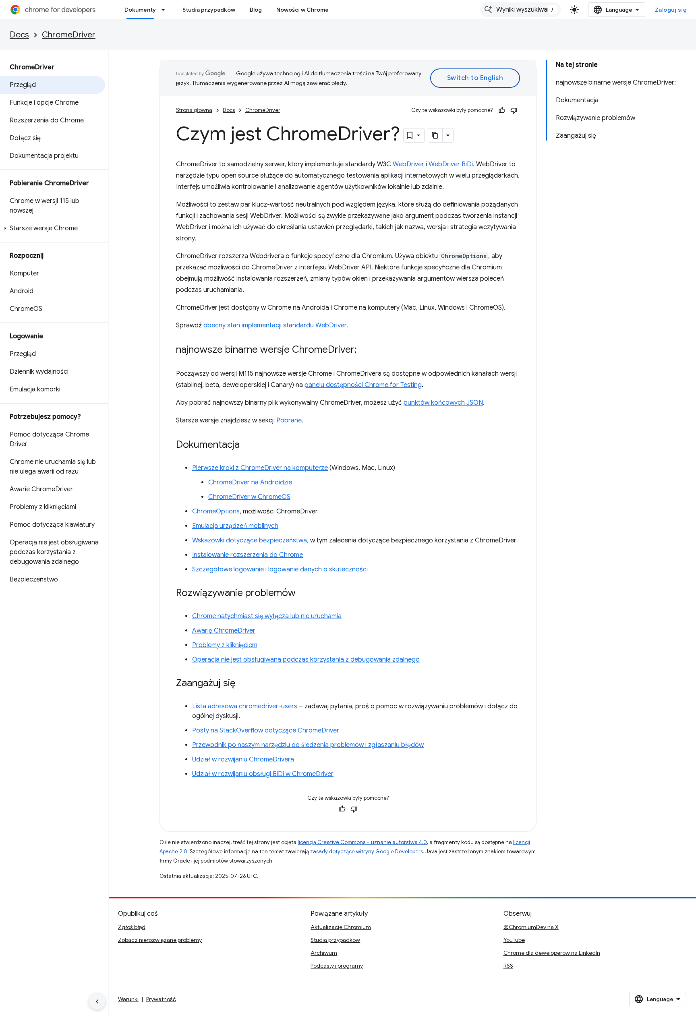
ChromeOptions (216, 511)
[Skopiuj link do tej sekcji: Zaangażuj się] (243, 684)
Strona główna (194, 110)
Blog (256, 9)
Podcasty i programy (337, 965)
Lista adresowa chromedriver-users (244, 706)
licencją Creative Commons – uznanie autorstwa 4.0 (362, 842)
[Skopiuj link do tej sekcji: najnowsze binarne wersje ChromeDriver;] (364, 350)
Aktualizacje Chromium (341, 927)
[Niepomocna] (514, 110)
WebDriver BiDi (451, 164)
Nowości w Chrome (302, 9)
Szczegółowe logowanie (228, 569)
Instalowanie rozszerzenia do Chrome (247, 555)
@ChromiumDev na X (531, 927)
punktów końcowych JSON (443, 403)
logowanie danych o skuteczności (318, 569)
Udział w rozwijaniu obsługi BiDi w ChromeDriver (263, 774)
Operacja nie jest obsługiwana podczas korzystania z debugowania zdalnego (306, 660)
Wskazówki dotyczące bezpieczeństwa (249, 540)
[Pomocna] (502, 110)
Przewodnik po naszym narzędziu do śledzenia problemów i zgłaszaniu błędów (308, 745)
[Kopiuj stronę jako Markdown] (435, 135)
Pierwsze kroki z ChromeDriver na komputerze (260, 468)
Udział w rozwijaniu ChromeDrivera (243, 759)
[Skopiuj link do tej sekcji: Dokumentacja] (248, 445)
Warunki (128, 999)
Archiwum (324, 952)
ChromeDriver (68, 35)
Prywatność (161, 999)
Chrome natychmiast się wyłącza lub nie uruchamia (267, 616)
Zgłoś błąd (131, 927)
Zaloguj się (671, 9)
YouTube (514, 940)
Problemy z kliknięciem (224, 645)
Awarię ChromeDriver (223, 631)
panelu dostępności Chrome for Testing (363, 385)
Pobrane (289, 420)
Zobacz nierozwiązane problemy (160, 940)
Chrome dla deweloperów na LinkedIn (551, 952)
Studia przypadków (208, 9)
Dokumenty (140, 9)
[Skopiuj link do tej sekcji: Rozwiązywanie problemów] (304, 593)
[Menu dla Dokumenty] (165, 9)
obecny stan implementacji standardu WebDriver (274, 325)
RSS (508, 965)
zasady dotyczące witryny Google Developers (366, 851)
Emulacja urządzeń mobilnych (235, 526)
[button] (52, 228)
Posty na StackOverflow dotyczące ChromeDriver (265, 730)
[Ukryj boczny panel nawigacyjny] (97, 1001)
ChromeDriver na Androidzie (250, 482)
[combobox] (520, 9)
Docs (19, 35)
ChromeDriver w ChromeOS (249, 497)
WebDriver (408, 164)
